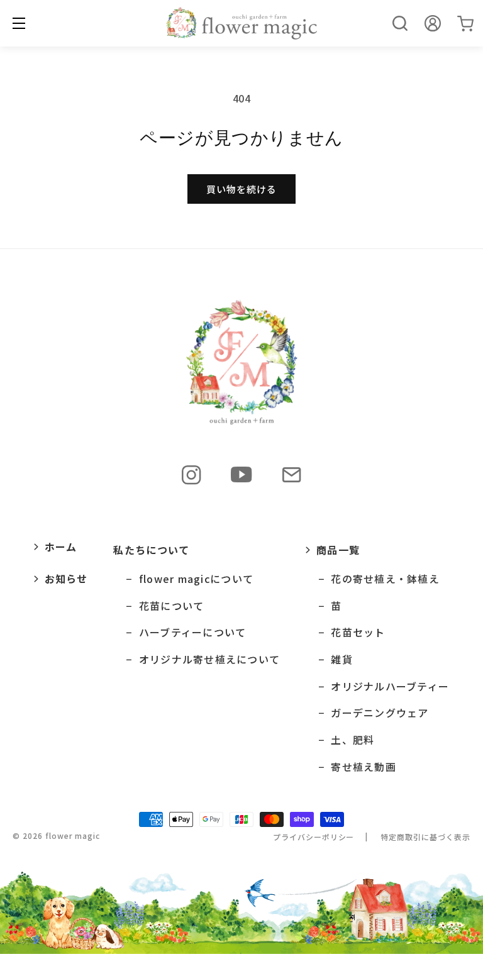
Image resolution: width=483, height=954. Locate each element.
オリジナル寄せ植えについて (209, 659)
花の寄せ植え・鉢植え (385, 579)
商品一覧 (338, 549)
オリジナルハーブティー (390, 686)
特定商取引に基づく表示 (425, 836)
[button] (400, 23)
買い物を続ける (241, 189)
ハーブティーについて (192, 632)
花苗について (171, 606)
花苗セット (358, 632)
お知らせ (66, 578)
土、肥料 (352, 740)
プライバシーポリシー (314, 836)
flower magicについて (196, 579)
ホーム (61, 546)
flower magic (73, 835)
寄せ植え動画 (363, 767)
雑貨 (342, 659)
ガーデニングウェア (380, 713)
